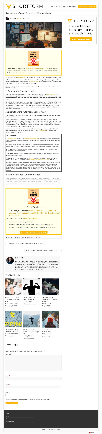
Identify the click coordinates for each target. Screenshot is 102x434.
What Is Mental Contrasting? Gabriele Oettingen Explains (43, 250)
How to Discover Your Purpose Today (48, 331)
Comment (9, 354)
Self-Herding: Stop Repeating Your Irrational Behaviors (49, 299)
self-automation (50, 94)
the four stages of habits (31, 138)
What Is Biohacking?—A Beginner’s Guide (30, 298)
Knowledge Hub (71, 6)
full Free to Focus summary (30, 218)
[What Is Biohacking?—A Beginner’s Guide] (31, 279)
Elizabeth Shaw (47, 334)
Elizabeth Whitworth (12, 303)
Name (8, 376)
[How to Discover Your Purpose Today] (50, 311)
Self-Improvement (32, 237)
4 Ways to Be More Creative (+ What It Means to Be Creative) (25, 244)
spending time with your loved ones (39, 159)
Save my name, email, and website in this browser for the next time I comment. (28, 399)
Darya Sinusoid (29, 301)
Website (8, 393)
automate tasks (21, 77)
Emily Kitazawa (29, 336)
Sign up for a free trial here (23, 73)
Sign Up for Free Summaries (87, 6)
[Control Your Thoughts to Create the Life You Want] (13, 311)
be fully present (41, 130)
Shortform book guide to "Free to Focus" (37, 68)
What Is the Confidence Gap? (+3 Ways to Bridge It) (31, 331)
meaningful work (33, 81)
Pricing (58, 6)
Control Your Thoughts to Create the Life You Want (13, 330)
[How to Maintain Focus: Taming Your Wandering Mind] (13, 279)
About (64, 6)
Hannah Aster (47, 303)
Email (8, 385)
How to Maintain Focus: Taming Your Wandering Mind (12, 299)
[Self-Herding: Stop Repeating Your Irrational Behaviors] (50, 279)
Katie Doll (18, 18)
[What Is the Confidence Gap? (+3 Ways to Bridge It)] (31, 311)
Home (53, 6)
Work (38, 237)
